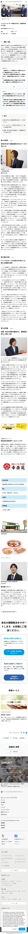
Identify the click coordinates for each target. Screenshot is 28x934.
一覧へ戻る (15, 738)
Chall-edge (14, 883)
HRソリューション (6, 18)
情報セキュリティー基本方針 (7, 841)
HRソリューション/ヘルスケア (15, 783)
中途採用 (3, 827)
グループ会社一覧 (14, 870)
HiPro (20, 899)
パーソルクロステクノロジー (20, 859)
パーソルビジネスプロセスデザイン (7, 859)
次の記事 (21, 738)
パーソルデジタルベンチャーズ (20, 862)
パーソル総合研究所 (5, 865)
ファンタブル (18, 881)
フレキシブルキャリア (5, 883)
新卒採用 (3, 825)
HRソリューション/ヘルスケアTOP (9, 797)
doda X (11, 893)
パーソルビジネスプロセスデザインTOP (10, 820)
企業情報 (3, 823)
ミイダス (23, 891)
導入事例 (22, 783)
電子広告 (3, 843)
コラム (2, 805)
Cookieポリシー (17, 841)
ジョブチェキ (11, 881)
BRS (19, 891)
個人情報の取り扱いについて (19, 839)
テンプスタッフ (4, 881)
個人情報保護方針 (5, 839)
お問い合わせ (16, 777)
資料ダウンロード (5, 812)
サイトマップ (16, 843)
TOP (1, 783)
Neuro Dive (15, 899)
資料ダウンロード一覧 (15, 772)
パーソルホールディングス (6, 855)
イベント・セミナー (5, 809)
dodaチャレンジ (4, 893)
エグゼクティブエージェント (11, 891)
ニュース (3, 807)
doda (2, 891)
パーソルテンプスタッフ (19, 855)
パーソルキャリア (4, 862)
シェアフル (3, 899)
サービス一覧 (6, 783)
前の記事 (6, 738)
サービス (3, 800)
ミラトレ (9, 899)
